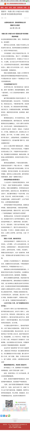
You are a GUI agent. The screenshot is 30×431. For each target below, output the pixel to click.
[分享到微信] (9, 416)
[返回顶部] (15, 420)
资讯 (10, 7)
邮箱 (21, 0)
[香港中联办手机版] (15, 4)
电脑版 (23, 0)
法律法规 (19, 7)
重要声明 (16, 427)
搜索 (2, 0)
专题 (25, 7)
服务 (14, 7)
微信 (28, 0)
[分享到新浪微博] (7, 416)
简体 (5, 0)
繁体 (8, 0)
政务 (6, 7)
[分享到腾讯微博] (4, 416)
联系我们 (11, 427)
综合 (5, 18)
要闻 (2, 7)
